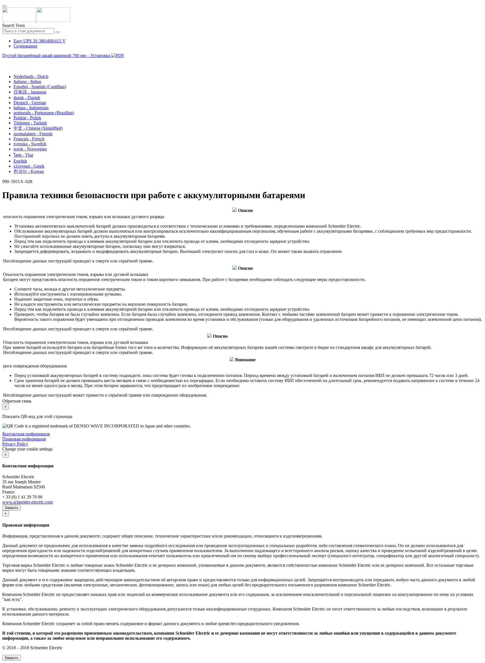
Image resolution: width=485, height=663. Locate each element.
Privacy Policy (15, 444)
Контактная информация (26, 433)
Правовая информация (24, 438)
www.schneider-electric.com (27, 502)
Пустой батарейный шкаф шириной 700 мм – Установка (56, 55)
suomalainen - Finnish (32, 133)
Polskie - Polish (27, 117)
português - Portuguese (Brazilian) (43, 112)
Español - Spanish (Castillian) (39, 86)
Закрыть (11, 508)
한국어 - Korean (28, 171)
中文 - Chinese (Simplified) (38, 128)
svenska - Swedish (29, 143)
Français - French (28, 138)
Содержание (25, 46)
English (20, 161)
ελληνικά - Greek (28, 166)
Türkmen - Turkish (30, 122)
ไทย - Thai (23, 155)
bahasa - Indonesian (31, 107)
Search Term (13, 25)
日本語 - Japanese (29, 92)
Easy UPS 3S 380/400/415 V (39, 40)
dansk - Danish (26, 97)
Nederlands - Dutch (30, 76)
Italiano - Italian (27, 81)
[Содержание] (4, 62)
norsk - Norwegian (30, 149)
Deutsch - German (29, 102)
